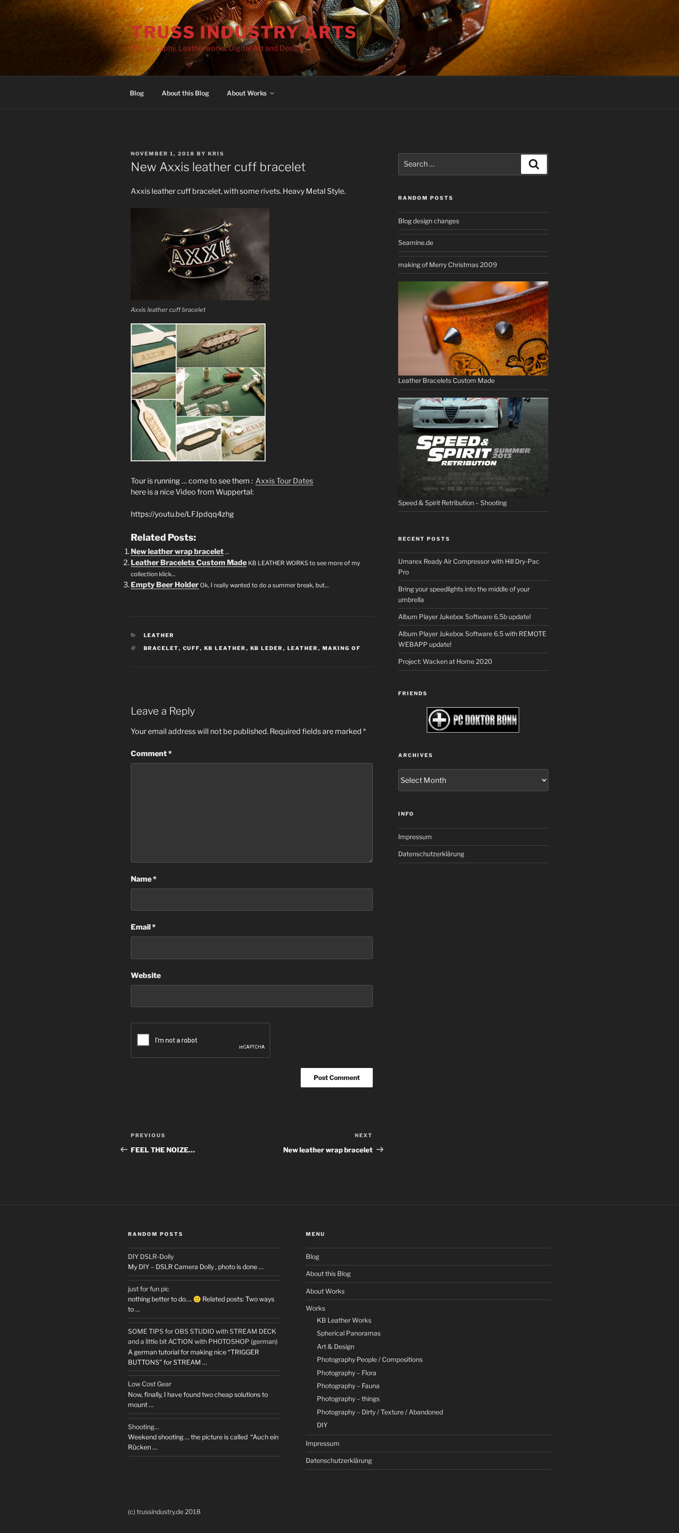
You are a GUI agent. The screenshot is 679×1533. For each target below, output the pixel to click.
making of (341, 648)
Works (315, 1308)
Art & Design (335, 1346)
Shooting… (143, 1427)
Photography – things (348, 1398)
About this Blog (185, 93)
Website (146, 975)
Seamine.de (415, 242)
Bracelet (161, 648)
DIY (322, 1425)
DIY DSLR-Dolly (151, 1256)
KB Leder (266, 648)
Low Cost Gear (149, 1384)
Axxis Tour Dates (284, 481)
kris (216, 153)
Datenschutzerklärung (431, 854)
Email (143, 927)
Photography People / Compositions (370, 1359)
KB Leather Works (344, 1320)
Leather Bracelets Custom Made (189, 562)
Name (144, 879)
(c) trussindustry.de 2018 (164, 1511)
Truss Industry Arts (244, 32)
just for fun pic (149, 1289)
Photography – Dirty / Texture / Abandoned (380, 1412)
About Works (247, 93)
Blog (137, 93)
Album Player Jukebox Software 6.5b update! (464, 616)
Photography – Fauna (348, 1386)
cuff (191, 648)
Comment (151, 753)
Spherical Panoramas (349, 1333)
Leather (159, 635)
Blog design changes (428, 221)
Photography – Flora (346, 1373)
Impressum (415, 837)
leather (302, 648)
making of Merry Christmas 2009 (447, 264)
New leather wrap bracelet (177, 551)
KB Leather (225, 648)
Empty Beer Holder (165, 584)
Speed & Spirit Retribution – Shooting (452, 503)
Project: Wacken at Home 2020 (445, 661)
